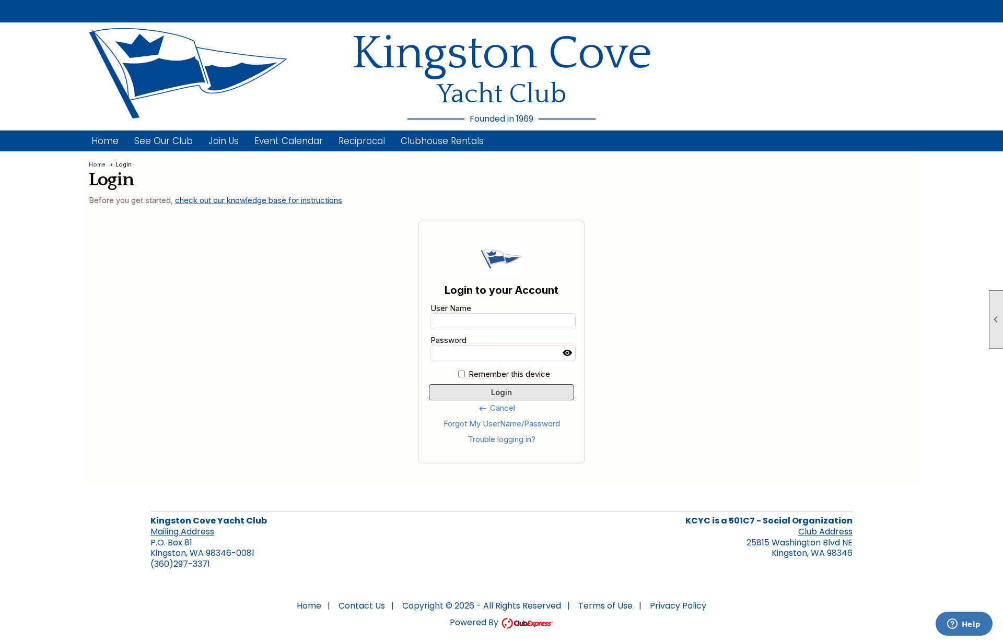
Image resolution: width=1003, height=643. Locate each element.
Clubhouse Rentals (442, 141)
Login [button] (501, 392)
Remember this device (509, 374)
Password (448, 340)
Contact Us (362, 606)
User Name (450, 308)
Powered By (475, 622)
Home (105, 141)
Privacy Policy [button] (678, 606)
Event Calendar (288, 141)
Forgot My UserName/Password (502, 423)
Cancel (496, 408)
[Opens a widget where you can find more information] (964, 625)
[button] (163, 140)
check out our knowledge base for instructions (258, 200)
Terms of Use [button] (605, 606)
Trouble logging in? (501, 439)
